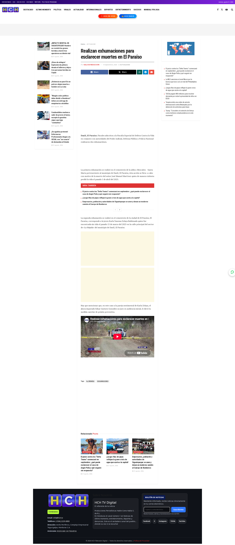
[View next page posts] (120, 209)
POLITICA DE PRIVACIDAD (49, 2)
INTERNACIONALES (93, 10)
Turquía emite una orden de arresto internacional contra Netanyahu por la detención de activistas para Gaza (179, 104)
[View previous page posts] (115, 209)
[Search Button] (232, 10)
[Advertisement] (117, 29)
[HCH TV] (68, 500)
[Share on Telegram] (145, 72)
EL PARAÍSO (90, 381)
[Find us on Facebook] (217, 9)
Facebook (146, 521)
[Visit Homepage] (10, 10)
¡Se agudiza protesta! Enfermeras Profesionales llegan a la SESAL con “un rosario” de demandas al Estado (60, 137)
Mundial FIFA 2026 (151, 10)
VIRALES (67, 10)
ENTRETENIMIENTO (123, 10)
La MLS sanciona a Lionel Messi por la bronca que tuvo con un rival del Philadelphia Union (181, 81)
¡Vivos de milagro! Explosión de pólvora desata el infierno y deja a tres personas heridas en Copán (61, 67)
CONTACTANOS (6, 2)
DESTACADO (28, 10)
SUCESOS (137, 10)
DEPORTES (108, 10)
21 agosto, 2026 (87, 474)
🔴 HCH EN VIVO (108, 16)
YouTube (182, 521)
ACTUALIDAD (78, 10)
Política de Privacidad (141, 541)
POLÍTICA (57, 10)
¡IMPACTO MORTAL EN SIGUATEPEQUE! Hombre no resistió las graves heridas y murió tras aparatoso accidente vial (61, 48)
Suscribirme (178, 509)
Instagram (163, 521)
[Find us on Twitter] (222, 9)
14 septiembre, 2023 (110, 65)
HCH (14, 2)
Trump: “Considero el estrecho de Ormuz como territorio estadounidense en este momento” (180, 113)
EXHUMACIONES (102, 381)
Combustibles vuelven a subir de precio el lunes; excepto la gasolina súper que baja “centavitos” (60, 117)
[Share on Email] (151, 72)
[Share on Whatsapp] (139, 72)
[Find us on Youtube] (226, 9)
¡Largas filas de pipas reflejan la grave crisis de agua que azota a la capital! (111, 198)
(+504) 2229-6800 (63, 521)
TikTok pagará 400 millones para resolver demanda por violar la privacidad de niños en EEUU (181, 96)
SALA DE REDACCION (91, 65)
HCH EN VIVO (21, 2)
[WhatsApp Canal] (232, 272)
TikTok (172, 521)
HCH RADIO (29, 2)
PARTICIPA (37, 2)
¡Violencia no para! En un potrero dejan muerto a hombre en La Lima (60, 84)
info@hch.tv (58, 518)
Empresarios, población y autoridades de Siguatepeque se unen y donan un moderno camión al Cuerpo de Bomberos (142, 462)
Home (83, 44)
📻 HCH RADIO (128, 16)
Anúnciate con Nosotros (67, 531)
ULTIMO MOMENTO (43, 10)
